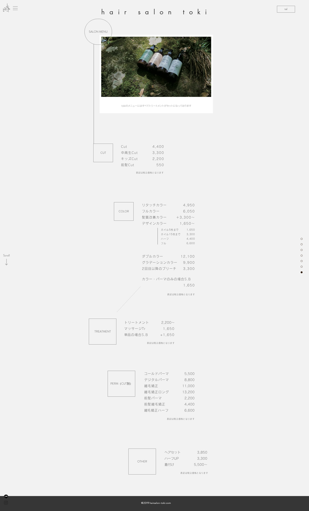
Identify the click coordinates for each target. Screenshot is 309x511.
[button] (15, 8)
